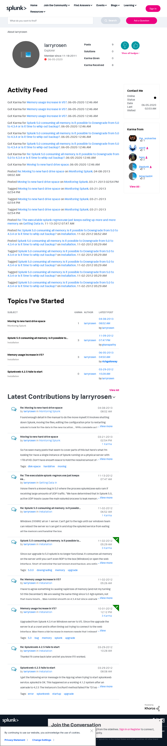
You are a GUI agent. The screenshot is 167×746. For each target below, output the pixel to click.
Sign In (153, 8)
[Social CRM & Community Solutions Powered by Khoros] (152, 707)
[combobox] (64, 20)
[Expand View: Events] (105, 5)
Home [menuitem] (33, 5)
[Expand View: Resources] (44, 11)
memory (60, 570)
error (31, 693)
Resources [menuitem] (36, 11)
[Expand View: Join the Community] (68, 5)
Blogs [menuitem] (114, 5)
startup (56, 693)
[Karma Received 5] (125, 45)
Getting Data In (33, 223)
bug (37, 637)
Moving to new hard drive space (48, 164)
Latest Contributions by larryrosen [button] (60, 396)
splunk (58, 637)
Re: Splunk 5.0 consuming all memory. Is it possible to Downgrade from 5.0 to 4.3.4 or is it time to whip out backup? (63, 155)
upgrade (73, 570)
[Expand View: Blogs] (118, 5)
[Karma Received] (135, 45)
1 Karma (107, 444)
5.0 (30, 637)
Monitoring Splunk (81, 171)
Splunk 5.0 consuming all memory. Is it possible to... (38, 338)
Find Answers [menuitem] (82, 5)
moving (62, 466)
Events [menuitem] (100, 5)
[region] (48, 736)
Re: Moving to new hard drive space (40, 171)
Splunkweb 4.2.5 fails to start (25, 371)
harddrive (49, 466)
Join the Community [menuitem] (56, 5)
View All (114, 390)
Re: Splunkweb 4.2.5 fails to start (40, 647)
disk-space (34, 466)
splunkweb (43, 693)
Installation (68, 234)
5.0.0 (31, 570)
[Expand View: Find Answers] (91, 5)
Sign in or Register (129, 729)
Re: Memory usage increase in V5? (40, 579)
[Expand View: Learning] (135, 5)
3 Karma (107, 548)
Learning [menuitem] (129, 5)
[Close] (91, 730)
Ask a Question (141, 20)
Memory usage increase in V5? (47, 102)
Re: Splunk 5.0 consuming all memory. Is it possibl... (50, 508)
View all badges (130, 53)
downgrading (44, 570)
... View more (105, 426)
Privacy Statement (15, 740)
